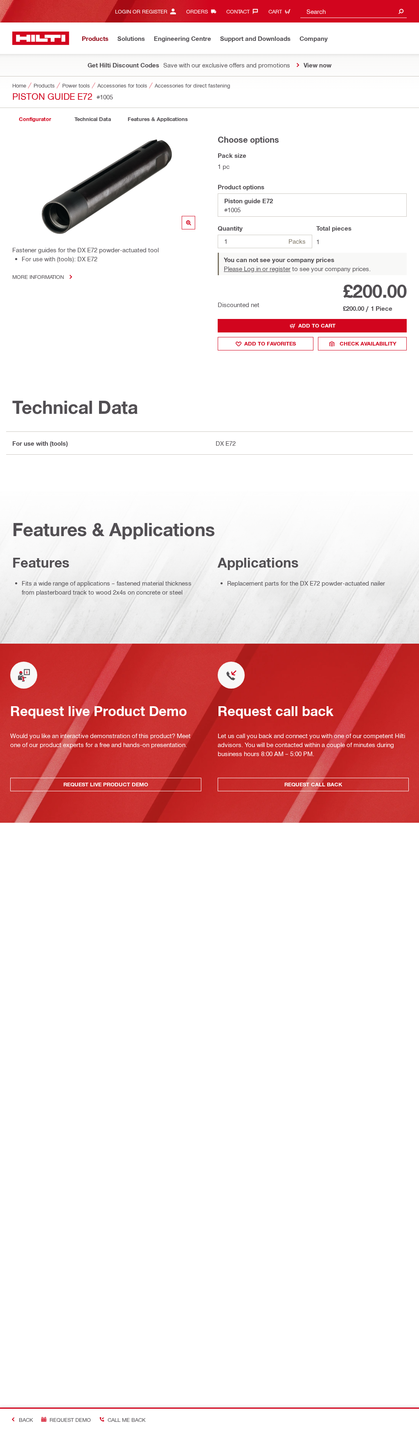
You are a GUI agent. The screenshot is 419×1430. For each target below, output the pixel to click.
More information (38, 277)
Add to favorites (270, 343)
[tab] (34, 119)
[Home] (40, 38)
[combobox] (353, 11)
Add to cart (317, 325)
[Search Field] (401, 11)
